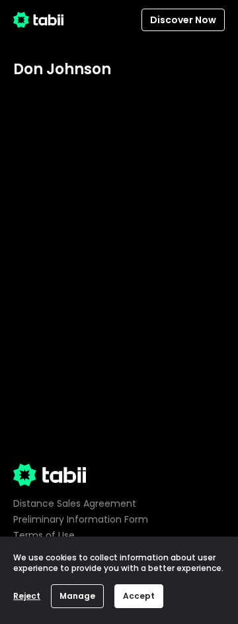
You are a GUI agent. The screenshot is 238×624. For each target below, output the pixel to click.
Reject (26, 595)
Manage (77, 595)
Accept (139, 595)
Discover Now (183, 19)
